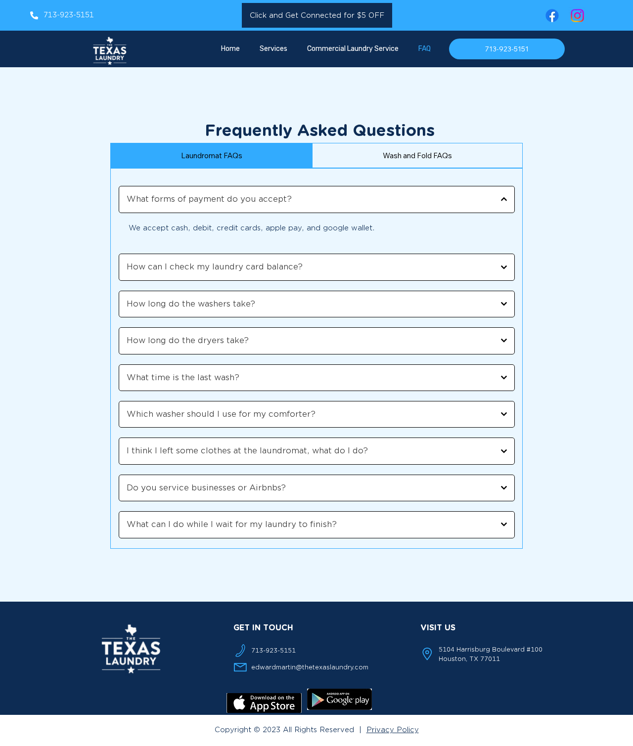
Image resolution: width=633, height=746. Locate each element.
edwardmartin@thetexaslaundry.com (309, 667)
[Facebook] (552, 15)
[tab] (212, 155)
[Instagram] (577, 15)
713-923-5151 (69, 14)
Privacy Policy (392, 730)
